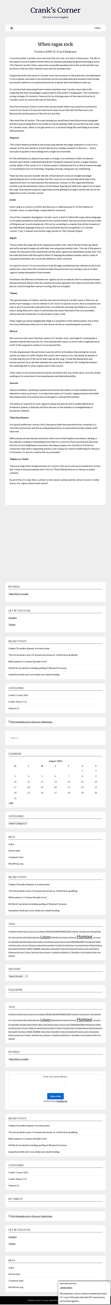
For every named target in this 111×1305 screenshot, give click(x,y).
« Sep (10, 802)
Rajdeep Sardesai (95, 945)
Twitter (12, 624)
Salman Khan (46, 949)
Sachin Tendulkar (34, 949)
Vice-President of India (88, 952)
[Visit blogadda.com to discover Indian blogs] (30, 722)
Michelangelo (90, 942)
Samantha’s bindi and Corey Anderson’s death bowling (33, 674)
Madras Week (31, 942)
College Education (33, 937)
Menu (97, 27)
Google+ (12, 617)
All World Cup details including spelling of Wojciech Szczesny (37, 668)
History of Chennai (69, 937)
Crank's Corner (55, 10)
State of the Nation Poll (69, 949)
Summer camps (83, 949)
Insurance (97, 937)
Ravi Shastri (22, 949)
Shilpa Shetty (56, 949)
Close (109, 1283)
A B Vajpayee (13, 931)
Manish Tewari (65, 942)
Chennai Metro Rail (19, 937)
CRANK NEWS (66, 1288)
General (12, 708)
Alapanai (42, 931)
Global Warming (57, 937)
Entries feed (14, 850)
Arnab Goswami (53, 931)
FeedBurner (61, 1101)
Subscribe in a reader (19, 594)
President (58, 945)
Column (45, 937)
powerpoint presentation (46, 945)
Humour (85, 936)
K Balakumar (70, 51)
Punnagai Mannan (81, 945)
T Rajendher (75, 952)
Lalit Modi (22, 942)
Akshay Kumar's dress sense (28, 931)
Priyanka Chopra (69, 945)
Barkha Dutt (65, 931)
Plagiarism (32, 945)
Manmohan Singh (78, 942)
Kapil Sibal (14, 942)
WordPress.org (15, 863)
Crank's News (14, 701)
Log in (11, 844)
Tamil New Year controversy (41, 952)
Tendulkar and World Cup (61, 952)
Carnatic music (84, 931)
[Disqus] (55, 545)
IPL (9, 942)
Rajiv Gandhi (12, 949)
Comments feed (15, 857)
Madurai (41, 942)
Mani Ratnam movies (51, 942)
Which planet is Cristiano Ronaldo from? (27, 661)
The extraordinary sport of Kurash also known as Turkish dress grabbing (42, 655)
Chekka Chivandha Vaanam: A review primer (29, 648)
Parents (25, 945)
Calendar (75, 931)
